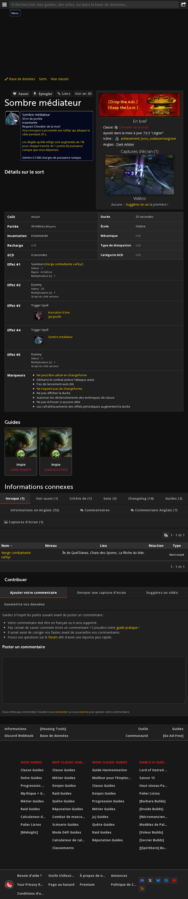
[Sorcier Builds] (151, 840)
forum (53, 637)
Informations (15, 729)
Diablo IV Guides (153, 762)
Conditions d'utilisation (31, 893)
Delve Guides (31, 778)
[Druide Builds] (151, 809)
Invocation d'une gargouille (59, 315)
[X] (150, 880)
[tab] (15, 498)
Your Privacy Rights (31, 884)
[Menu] (4, 4)
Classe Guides (32, 770)
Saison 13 (147, 778)
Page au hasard (61, 884)
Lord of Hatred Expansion (154, 770)
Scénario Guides (65, 824)
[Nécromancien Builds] (154, 817)
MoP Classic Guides (69, 762)
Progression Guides (34, 785)
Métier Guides (32, 801)
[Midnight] (29, 832)
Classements (63, 848)
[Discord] (142, 880)
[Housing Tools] (53, 729)
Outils (143, 729)
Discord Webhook (19, 735)
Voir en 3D (83, 93)
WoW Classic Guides (109, 762)
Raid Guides (30, 809)
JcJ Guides (100, 817)
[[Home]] (9, 888)
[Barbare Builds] (152, 801)
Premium (87, 884)
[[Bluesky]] (158, 880)
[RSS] (142, 888)
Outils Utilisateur (62, 875)
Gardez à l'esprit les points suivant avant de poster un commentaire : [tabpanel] (70, 663)
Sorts (43, 79)
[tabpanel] (94, 550)
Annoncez (119, 875)
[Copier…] (166, 535)
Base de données (22, 79)
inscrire (83, 712)
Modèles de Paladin (154, 824)
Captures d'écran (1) (139, 151)
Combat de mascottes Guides (69, 817)
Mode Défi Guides (66, 832)
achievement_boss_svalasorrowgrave (148, 138)
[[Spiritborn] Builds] (154, 848)
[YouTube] (174, 880)
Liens (66, 93)
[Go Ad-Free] (173, 735)
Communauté (137, 735)
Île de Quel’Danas (75, 552)
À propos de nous (94, 875)
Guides (177, 729)
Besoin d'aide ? (29, 875)
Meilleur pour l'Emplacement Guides (112, 778)
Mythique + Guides (34, 793)
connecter (61, 712)
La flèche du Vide (131, 552)
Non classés (60, 79)
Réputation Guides (67, 809)
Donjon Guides (64, 785)
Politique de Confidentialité (125, 884)
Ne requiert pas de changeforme (59, 389)
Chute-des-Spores (103, 552)
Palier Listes (31, 824)
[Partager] (183, 4)
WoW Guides (31, 762)
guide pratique (127, 627)
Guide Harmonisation (109, 770)
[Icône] (12, 118)
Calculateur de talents (34, 817)
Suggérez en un (137, 204)
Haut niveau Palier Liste (154, 785)
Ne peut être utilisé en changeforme (62, 375)
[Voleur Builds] (151, 832)
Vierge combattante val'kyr (63, 264)
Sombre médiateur (60, 337)
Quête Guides (63, 801)
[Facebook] (166, 880)
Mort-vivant (176, 555)
